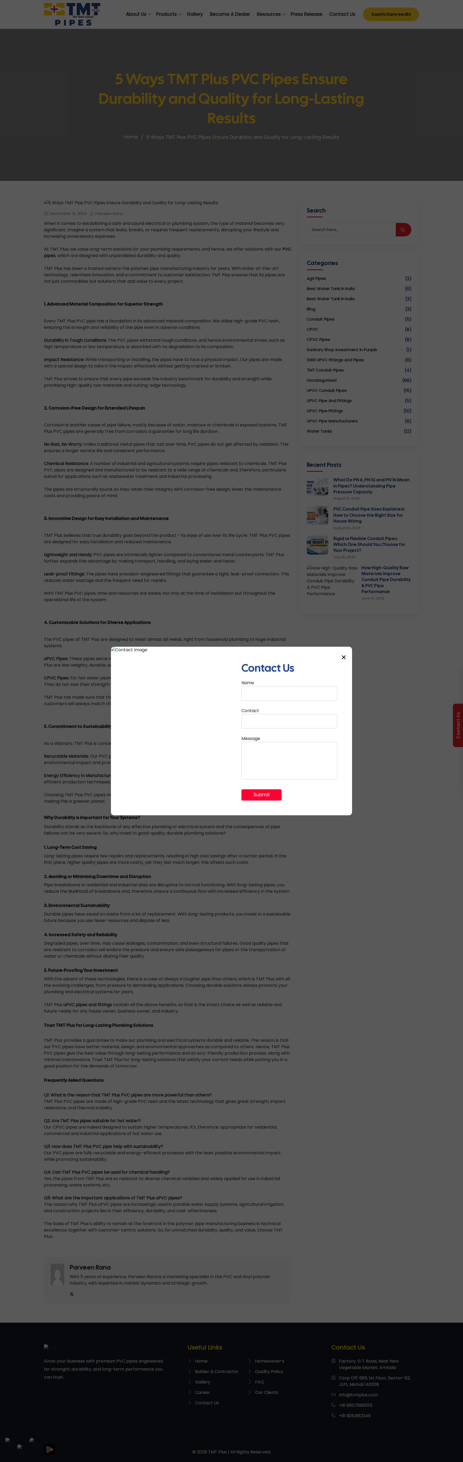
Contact (250, 711)
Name (247, 683)
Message (250, 738)
